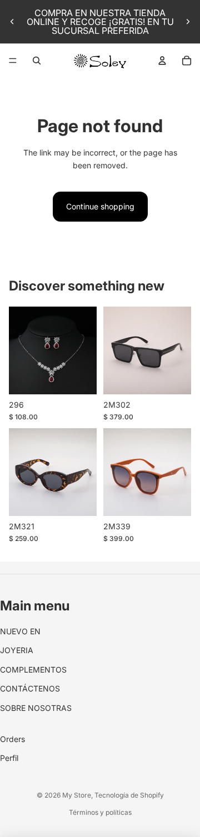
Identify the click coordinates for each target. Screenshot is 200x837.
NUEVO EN (20, 631)
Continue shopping (100, 206)
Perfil (9, 758)
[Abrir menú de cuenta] (162, 60)
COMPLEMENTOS (33, 669)
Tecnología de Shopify (129, 795)
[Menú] (13, 60)
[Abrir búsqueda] (36, 60)
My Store (76, 795)
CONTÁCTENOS (30, 688)
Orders (12, 739)
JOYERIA (16, 650)
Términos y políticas (100, 812)
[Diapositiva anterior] (12, 21)
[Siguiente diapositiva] (188, 21)
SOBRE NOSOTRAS (36, 708)
